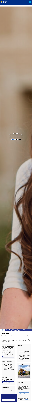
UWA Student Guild (25, 399)
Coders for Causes (22, 393)
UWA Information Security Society (24, 394)
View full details (8, 356)
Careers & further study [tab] (8, 330)
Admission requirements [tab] (18, 330)
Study (1, 6)
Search (30, 2)
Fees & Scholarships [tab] (13, 330)
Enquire (14, 139)
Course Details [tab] (2, 330)
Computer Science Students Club (24, 392)
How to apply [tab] (24, 330)
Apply (19, 139)
